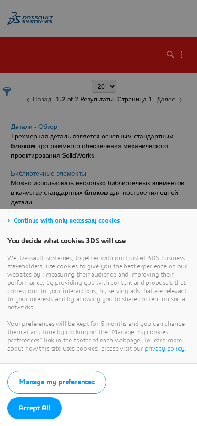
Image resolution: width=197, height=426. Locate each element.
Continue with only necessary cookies (67, 221)
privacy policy (165, 349)
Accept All (34, 408)
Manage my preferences (57, 382)
